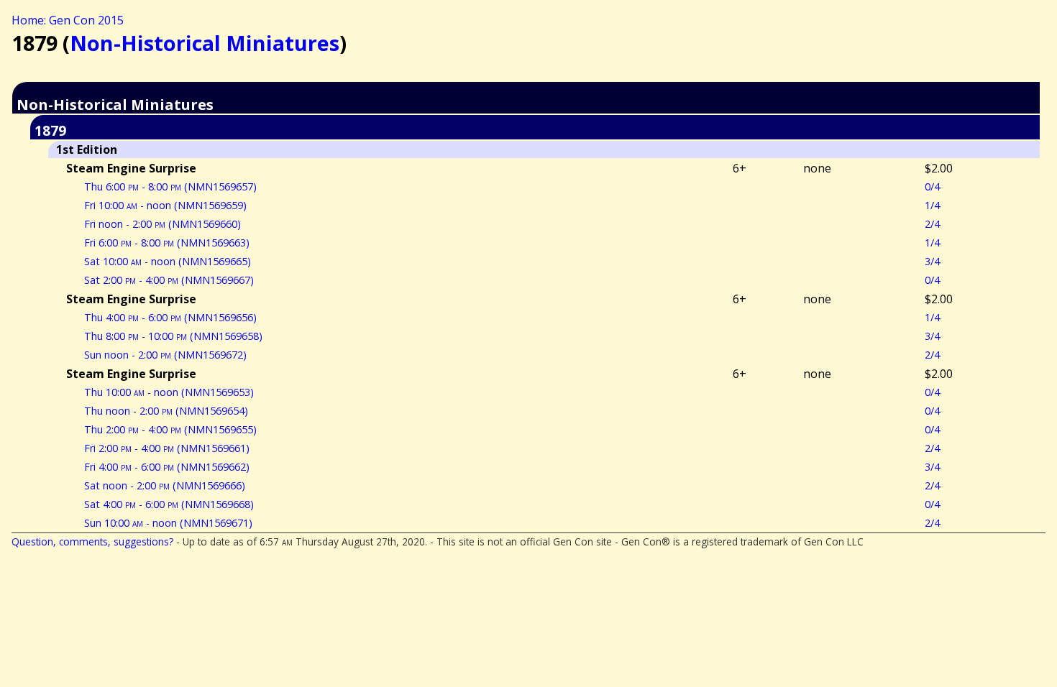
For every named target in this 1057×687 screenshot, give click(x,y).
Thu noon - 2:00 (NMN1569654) (166, 411)
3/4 (932, 261)
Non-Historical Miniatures (204, 43)
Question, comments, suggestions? (92, 541)
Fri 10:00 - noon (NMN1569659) (165, 205)
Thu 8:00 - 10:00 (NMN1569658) (173, 336)
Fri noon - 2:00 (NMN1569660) (162, 224)
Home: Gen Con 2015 (68, 20)
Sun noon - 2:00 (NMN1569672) (165, 354)
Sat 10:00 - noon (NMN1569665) (167, 261)
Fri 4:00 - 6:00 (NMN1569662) (167, 467)
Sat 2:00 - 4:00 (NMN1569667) (169, 280)
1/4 (932, 205)
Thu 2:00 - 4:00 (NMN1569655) (170, 429)
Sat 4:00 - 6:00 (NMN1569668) (169, 504)
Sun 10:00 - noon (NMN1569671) (168, 523)
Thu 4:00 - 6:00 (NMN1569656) (170, 317)
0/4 (932, 186)
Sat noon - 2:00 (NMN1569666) (164, 485)
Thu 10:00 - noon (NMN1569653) (169, 392)
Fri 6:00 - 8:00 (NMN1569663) (167, 242)
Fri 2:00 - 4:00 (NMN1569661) (167, 448)
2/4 (932, 224)
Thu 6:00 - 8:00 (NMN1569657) (170, 186)
